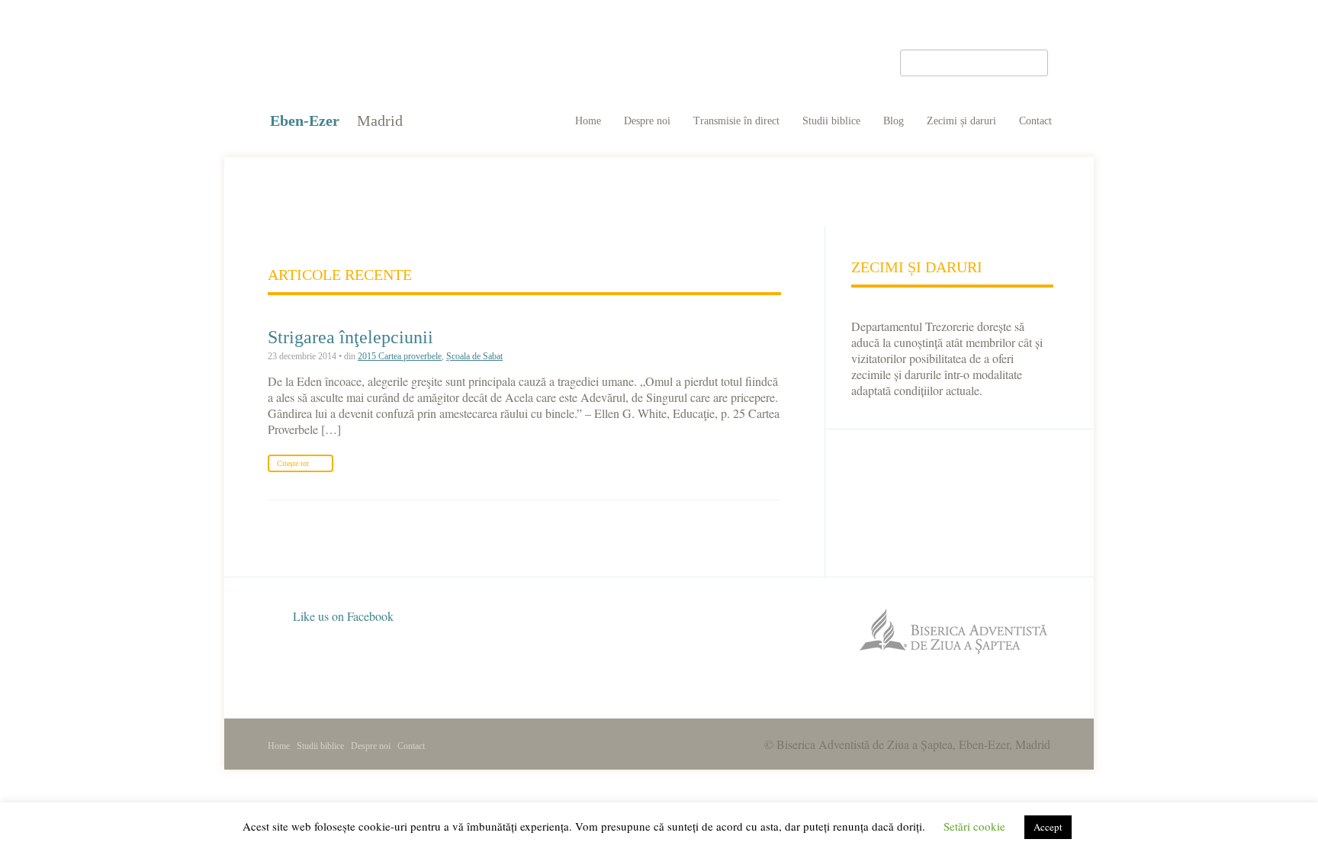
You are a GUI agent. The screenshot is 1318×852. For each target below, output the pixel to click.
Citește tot (293, 463)
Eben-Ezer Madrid (372, 61)
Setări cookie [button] (974, 826)
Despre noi (647, 121)
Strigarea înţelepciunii (350, 337)
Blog (893, 121)
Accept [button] (1048, 827)
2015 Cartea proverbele (400, 356)
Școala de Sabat (474, 356)
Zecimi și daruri (961, 121)
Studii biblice (831, 121)
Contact (1035, 121)
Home (588, 121)
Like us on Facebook (342, 616)
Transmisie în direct (736, 121)
